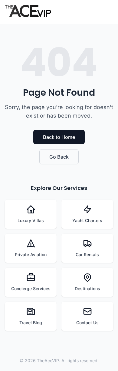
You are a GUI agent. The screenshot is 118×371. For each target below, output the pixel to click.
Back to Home (59, 137)
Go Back (59, 157)
